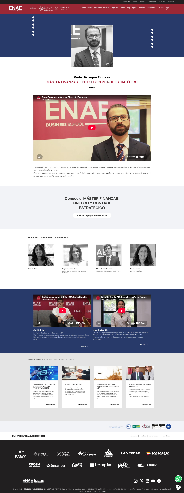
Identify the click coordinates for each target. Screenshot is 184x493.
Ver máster (49, 404)
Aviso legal (145, 489)
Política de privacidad (85, 491)
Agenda (134, 8)
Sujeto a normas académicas (160, 489)
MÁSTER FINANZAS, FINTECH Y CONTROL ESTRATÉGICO (92, 82)
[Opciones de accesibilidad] (178, 487)
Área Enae (143, 436)
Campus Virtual (126, 1)
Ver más (31, 245)
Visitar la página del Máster (92, 215)
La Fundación (170, 1)
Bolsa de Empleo (166, 436)
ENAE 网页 (160, 8)
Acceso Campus (154, 436)
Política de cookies (100, 491)
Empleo (122, 8)
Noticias (142, 8)
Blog (128, 8)
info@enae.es (136, 489)
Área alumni (134, 436)
